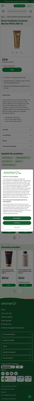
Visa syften (17, 227)
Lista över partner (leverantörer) (10, 213)
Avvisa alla (17, 223)
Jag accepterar (17, 218)
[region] (17, 200)
